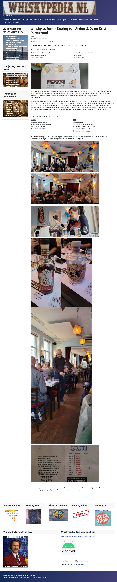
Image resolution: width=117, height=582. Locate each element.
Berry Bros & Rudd (11, 105)
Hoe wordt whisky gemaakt (13, 42)
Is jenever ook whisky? (12, 59)
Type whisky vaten (11, 44)
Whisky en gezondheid (12, 57)
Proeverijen (73, 20)
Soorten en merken (11, 53)
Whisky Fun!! (38, 20)
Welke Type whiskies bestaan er (15, 40)
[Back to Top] (114, 579)
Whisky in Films (27, 20)
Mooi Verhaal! (94, 20)
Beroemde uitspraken (12, 22)
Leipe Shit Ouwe (83, 564)
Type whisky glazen (11, 48)
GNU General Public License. (39, 577)
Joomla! (5, 577)
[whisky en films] (58, 515)
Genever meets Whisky (12, 109)
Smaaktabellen (10, 80)
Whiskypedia (7, 20)
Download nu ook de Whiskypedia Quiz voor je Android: (78, 536)
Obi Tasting (9, 101)
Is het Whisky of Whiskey (13, 38)
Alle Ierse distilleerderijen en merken (16, 76)
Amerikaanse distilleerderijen (14, 78)
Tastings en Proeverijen (46, 41)
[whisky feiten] (81, 514)
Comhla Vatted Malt (11, 86)
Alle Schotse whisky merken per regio (16, 74)
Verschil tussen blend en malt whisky (16, 46)
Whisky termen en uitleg (13, 55)
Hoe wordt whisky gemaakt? (14, 51)
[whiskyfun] (33, 516)
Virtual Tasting (13, 107)
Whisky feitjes (83, 20)
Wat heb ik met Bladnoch (13, 84)
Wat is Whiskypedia (11, 36)
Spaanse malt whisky (12, 82)
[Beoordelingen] (12, 515)
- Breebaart (12, 103)
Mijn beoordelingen (50, 20)
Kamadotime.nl (83, 561)
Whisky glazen (62, 20)
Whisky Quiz (16, 20)
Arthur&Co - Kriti (15, 113)
